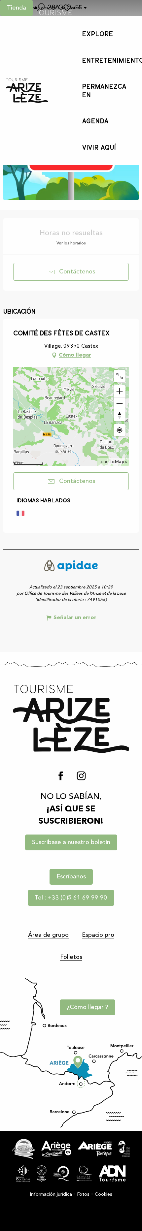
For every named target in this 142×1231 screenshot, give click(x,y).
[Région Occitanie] (23, 1173)
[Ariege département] (56, 1148)
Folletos (71, 957)
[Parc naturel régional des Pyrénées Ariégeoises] (124, 1148)
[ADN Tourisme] (112, 1173)
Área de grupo (48, 935)
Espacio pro (98, 935)
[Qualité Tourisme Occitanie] (61, 1173)
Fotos (83, 1194)
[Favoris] (68, 7)
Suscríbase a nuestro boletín (71, 842)
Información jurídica (51, 1194)
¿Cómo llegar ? (87, 1007)
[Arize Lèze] (23, 1149)
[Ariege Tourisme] (95, 1149)
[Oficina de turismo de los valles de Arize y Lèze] (27, 90)
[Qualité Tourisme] (84, 1173)
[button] (40, 8)
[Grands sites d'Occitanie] (41, 1173)
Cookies (103, 1194)
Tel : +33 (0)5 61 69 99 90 (71, 898)
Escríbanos (71, 877)
